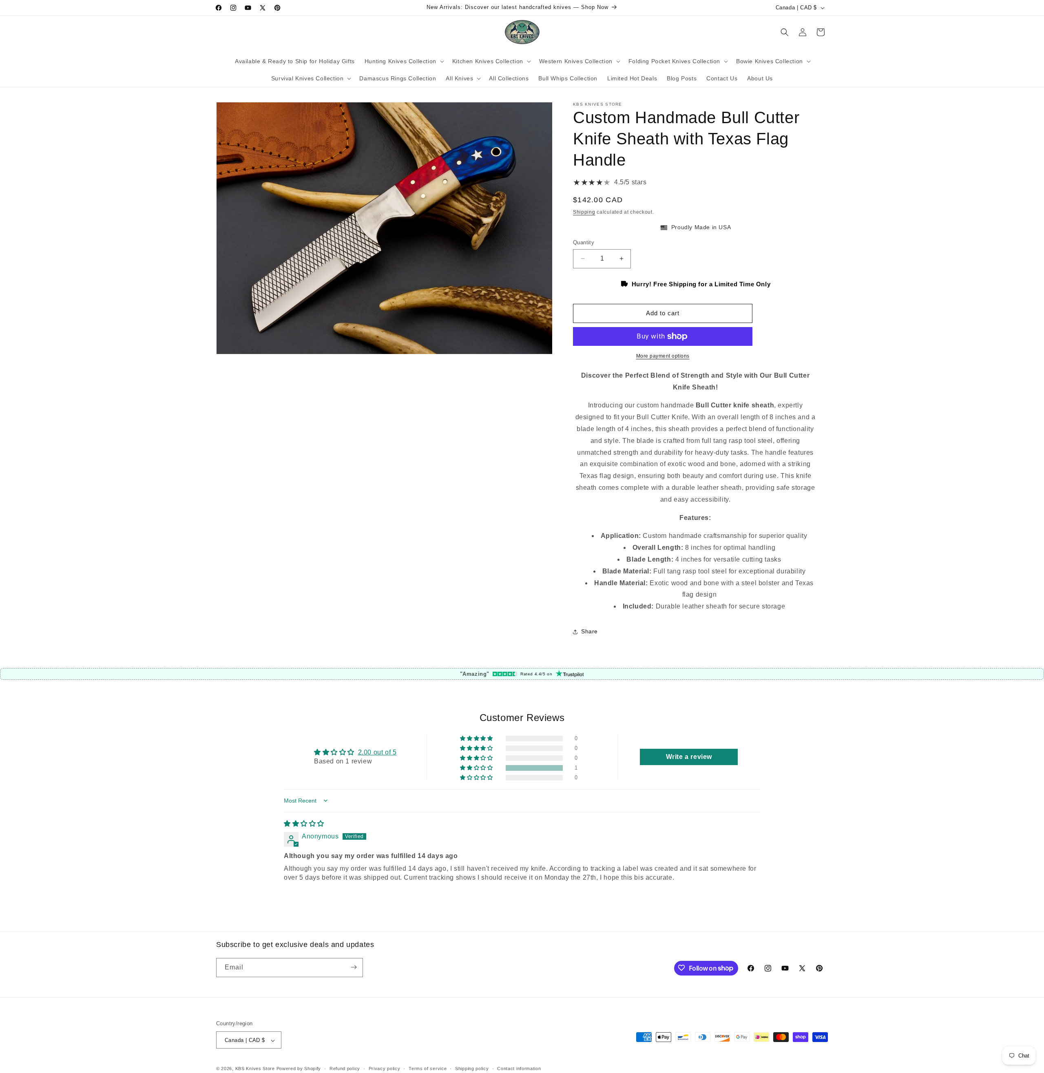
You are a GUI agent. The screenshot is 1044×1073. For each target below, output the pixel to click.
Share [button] (589, 631)
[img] (304, 823)
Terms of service (428, 1068)
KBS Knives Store (255, 1068)
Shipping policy (472, 1068)
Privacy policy (384, 1068)
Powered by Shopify (298, 1068)
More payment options (663, 356)
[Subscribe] (354, 967)
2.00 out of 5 (377, 752)
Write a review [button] (689, 756)
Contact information (519, 1068)
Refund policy (345, 1068)
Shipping (584, 212)
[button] (403, 61)
